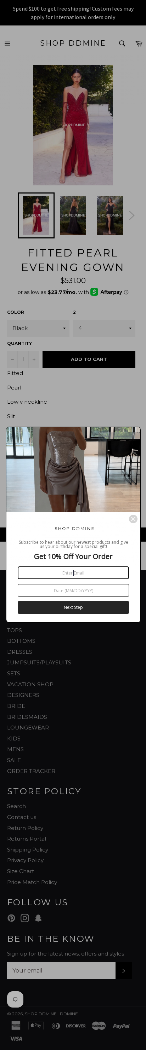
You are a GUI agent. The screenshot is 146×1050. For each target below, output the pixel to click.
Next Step (73, 607)
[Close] (133, 519)
